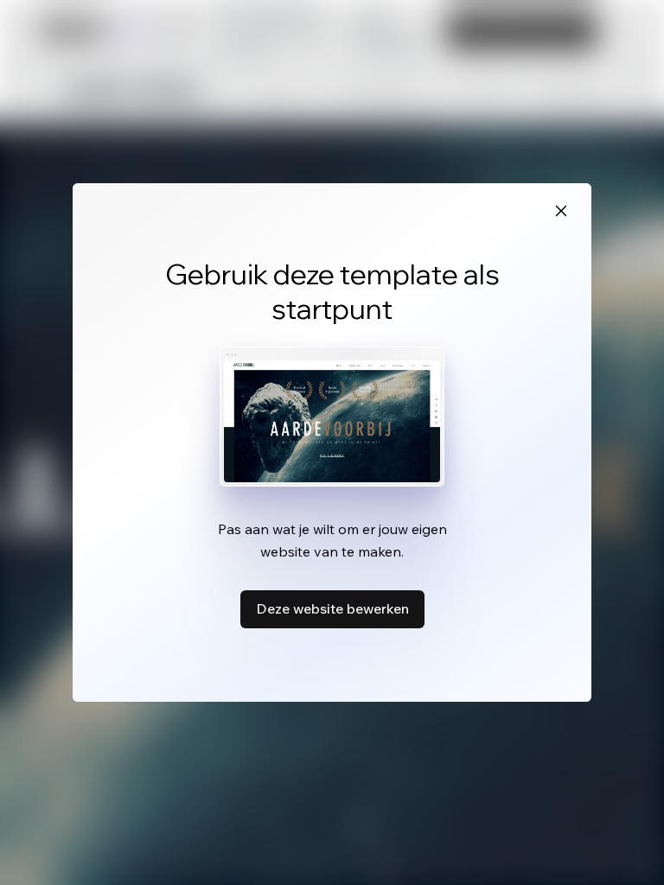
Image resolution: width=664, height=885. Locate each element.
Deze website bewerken (332, 608)
